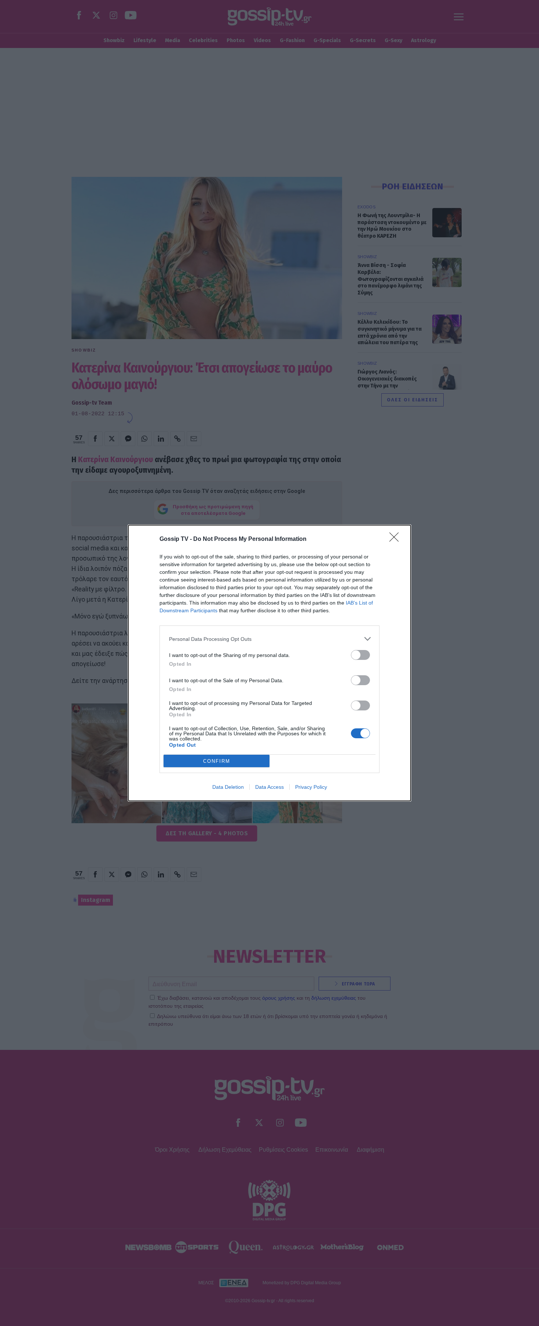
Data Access (269, 787)
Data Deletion (228, 787)
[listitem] (269, 639)
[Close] (396, 539)
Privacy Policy (311, 787)
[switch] (360, 655)
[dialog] (269, 663)
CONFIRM (216, 761)
